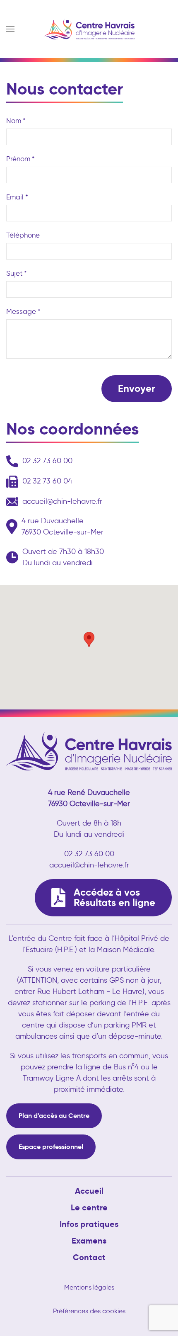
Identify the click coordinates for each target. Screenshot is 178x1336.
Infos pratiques (89, 1224)
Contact (89, 1257)
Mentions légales (89, 1287)
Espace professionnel (51, 1146)
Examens (89, 1240)
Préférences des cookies (89, 1311)
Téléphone (23, 235)
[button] (10, 29)
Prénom (20, 159)
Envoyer (136, 388)
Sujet (16, 273)
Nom (16, 121)
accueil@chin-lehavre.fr (62, 501)
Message (23, 311)
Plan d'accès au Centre (54, 1115)
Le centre (89, 1207)
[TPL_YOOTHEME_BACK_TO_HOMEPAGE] (89, 29)
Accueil (89, 1190)
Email (17, 197)
